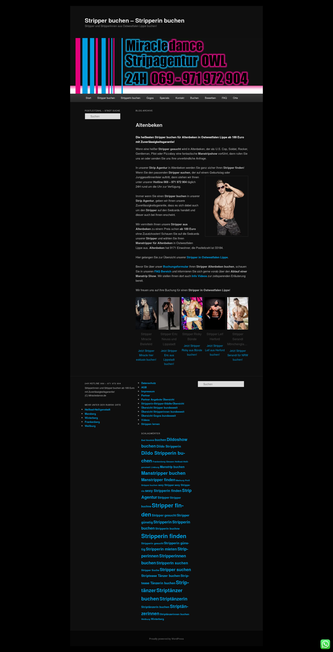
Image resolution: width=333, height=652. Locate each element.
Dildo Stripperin (168, 446)
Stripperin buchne (167, 528)
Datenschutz (148, 383)
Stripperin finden (163, 536)
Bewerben (210, 98)
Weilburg (90, 426)
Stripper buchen (106, 98)
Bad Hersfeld (147, 440)
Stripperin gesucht (152, 543)
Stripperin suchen (172, 563)
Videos (145, 420)
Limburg (155, 467)
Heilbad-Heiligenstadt (97, 409)
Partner (145, 395)
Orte (235, 98)
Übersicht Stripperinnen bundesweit (162, 411)
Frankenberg (92, 422)
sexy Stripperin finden (163, 490)
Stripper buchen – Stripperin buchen (134, 20)
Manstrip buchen (172, 467)
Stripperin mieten (161, 549)
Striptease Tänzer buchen (160, 575)
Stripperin (162, 522)
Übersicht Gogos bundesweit (158, 415)
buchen (160, 439)
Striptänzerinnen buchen (174, 614)
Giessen (170, 461)
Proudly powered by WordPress (166, 638)
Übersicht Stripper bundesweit (159, 407)
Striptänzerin (173, 598)
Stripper (163, 497)
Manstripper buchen (163, 473)
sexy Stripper (166, 485)
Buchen (194, 98)
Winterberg (91, 418)
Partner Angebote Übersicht (157, 399)
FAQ (224, 98)
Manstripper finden (158, 479)
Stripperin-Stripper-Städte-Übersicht (162, 403)
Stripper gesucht (164, 515)
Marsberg (90, 413)
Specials (164, 98)
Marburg (180, 480)
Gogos (150, 98)
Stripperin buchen (130, 98)
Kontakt (180, 98)
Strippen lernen (150, 424)
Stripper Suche (150, 570)
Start (88, 98)
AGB (144, 387)
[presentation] (131, 332)
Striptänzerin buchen (155, 607)
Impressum (148, 391)
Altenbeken (149, 124)
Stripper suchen (175, 569)
